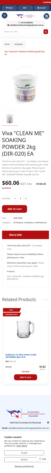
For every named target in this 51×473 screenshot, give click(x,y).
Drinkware (18, 44)
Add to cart (25, 377)
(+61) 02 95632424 (26, 23)
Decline (24, 459)
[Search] (46, 31)
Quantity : (6, 198)
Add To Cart (14, 209)
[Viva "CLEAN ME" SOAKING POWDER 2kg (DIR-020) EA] (25, 85)
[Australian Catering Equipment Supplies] (25, 15)
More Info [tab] (15, 235)
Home (6, 44)
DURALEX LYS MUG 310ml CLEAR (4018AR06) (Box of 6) (20, 355)
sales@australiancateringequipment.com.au (27, 25)
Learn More (21, 445)
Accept (24, 452)
